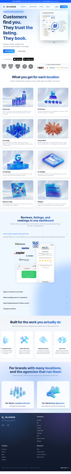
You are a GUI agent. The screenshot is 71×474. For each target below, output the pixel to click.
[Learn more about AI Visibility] (53, 163)
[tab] (49, 42)
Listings (39, 428)
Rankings (39, 433)
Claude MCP (40, 430)
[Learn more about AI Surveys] (18, 101)
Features (23, 6)
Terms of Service (41, 454)
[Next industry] (67, 344)
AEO (38, 436)
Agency (48, 6)
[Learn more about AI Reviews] (53, 101)
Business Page (40, 438)
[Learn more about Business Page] (18, 193)
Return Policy (40, 457)
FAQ (38, 449)
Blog (3, 454)
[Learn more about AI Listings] (18, 133)
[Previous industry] (3, 344)
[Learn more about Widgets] (53, 193)
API (38, 422)
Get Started (64, 6)
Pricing (41, 6)
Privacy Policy (40, 451)
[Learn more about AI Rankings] (18, 163)
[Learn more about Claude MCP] (53, 133)
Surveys (39, 425)
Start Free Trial (9, 51)
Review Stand (33, 6)
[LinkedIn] (3, 425)
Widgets (39, 441)
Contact (4, 459)
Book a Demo (22, 51)
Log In (56, 6)
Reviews (39, 420)
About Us (4, 449)
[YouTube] (8, 425)
